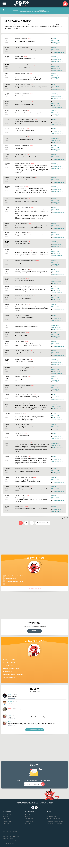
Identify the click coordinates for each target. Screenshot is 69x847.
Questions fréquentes (9, 677)
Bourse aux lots (7, 671)
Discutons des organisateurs (11, 668)
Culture (59, 819)
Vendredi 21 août (7, 821)
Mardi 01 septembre (29, 825)
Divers (52, 825)
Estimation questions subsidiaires (13, 674)
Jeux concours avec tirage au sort (10, 831)
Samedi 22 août (6, 819)
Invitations (49, 823)
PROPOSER (34, 631)
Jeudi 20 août (6, 823)
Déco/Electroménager (57, 823)
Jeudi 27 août (28, 816)
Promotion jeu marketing (8, 843)
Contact (20, 803)
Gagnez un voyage (51, 814)
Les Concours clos (8, 665)
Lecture (48, 825)
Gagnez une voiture (51, 816)
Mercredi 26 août (7, 814)
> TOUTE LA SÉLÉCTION (34, 589)
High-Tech (49, 818)
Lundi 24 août (6, 818)
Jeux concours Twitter (8, 841)
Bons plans (49, 803)
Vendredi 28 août (29, 818)
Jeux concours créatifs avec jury (10, 840)
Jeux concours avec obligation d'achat (11, 836)
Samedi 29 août (28, 819)
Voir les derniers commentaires (34, 729)
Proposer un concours (39, 803)
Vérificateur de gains (9, 659)
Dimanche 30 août (29, 821)
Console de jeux (56, 818)
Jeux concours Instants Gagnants (10, 833)
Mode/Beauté (50, 821)
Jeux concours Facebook (8, 834)
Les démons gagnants (9, 662)
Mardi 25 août (6, 816)
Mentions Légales (27, 803)
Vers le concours (56, 42)
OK (43, 784)
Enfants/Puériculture (58, 821)
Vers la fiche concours (58, 44)
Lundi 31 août (28, 823)
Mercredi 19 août (7, 825)
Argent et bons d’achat (52, 819)
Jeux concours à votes (8, 838)
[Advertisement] (34, 540)
